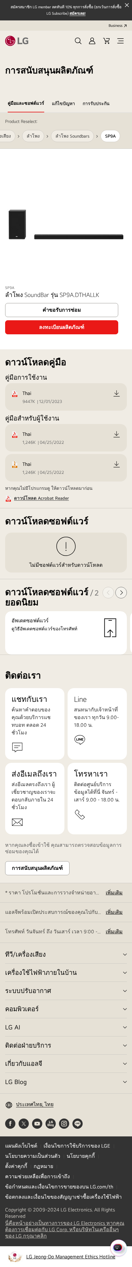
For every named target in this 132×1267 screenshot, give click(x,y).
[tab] (26, 104)
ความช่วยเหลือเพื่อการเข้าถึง (37, 1176)
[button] (78, 40)
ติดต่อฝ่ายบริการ (28, 1045)
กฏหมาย (43, 1166)
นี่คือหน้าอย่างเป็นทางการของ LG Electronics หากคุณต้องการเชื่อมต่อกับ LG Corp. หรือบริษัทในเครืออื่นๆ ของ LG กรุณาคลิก (64, 1229)
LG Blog (16, 1081)
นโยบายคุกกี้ (81, 1156)
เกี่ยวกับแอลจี (23, 1063)
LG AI (12, 1027)
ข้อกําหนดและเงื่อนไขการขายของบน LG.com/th (59, 1187)
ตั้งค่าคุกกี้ (16, 1166)
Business (115, 25)
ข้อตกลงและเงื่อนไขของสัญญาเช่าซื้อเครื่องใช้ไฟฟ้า (63, 1197)
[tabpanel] (66, 384)
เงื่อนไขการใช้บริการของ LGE (77, 1146)
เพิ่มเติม (114, 893)
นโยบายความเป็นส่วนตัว (32, 1156)
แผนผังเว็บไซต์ (21, 1146)
